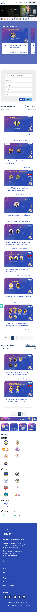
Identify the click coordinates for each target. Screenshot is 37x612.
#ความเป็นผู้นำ (19, 276)
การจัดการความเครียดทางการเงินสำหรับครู (18, 215)
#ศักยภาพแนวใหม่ (27, 249)
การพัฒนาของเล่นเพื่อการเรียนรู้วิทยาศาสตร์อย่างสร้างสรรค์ (17, 162)
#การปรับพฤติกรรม (26, 221)
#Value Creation (16, 140)
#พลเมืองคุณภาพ (23, 52)
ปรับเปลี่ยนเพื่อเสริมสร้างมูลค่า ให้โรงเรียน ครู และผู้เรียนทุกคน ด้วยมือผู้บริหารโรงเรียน (18, 400)
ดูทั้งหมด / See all (30, 107)
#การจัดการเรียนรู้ (14, 52)
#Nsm (25, 167)
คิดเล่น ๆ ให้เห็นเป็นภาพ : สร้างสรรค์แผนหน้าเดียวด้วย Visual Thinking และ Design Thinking (17, 190)
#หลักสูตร (19, 330)
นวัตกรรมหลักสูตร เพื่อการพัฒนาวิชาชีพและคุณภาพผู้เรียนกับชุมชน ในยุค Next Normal (17, 324)
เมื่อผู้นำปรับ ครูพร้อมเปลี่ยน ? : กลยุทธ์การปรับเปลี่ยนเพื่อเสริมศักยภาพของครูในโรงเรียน (18, 243)
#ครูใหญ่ (20, 379)
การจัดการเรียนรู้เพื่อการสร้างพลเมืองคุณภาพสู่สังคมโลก (15, 46)
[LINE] (15, 597)
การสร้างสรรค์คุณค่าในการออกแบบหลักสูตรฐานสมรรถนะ (18, 135)
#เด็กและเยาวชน (27, 276)
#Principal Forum (27, 379)
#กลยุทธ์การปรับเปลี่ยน (17, 249)
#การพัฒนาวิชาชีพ (27, 330)
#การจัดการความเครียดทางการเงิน (13, 221)
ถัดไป (30, 338)
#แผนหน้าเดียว (19, 194)
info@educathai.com (12, 556)
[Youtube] (19, 597)
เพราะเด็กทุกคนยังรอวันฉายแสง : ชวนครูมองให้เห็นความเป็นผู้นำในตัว (18, 270)
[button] (3, 11)
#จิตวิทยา (15, 303)
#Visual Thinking (27, 194)
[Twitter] (24, 597)
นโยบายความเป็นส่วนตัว (13, 602)
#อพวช (29, 167)
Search (22, 99)
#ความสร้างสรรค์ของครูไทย (25, 303)
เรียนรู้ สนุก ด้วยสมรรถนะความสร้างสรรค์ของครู (18, 296)
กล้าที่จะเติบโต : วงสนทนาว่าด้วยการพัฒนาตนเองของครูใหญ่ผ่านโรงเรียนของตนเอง (17, 373)
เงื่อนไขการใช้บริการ (25, 602)
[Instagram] (10, 597)
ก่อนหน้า (7, 338)
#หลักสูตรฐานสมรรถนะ (26, 140)
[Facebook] (5, 597)
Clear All (28, 99)
